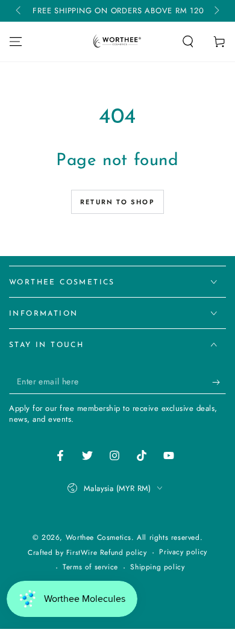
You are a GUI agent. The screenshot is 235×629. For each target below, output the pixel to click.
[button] (188, 41)
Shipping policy (157, 567)
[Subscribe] (219, 382)
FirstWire (83, 552)
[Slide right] (215, 11)
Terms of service (90, 567)
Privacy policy (183, 552)
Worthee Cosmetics (98, 537)
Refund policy (123, 553)
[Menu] (15, 41)
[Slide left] (19, 11)
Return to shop (117, 202)
